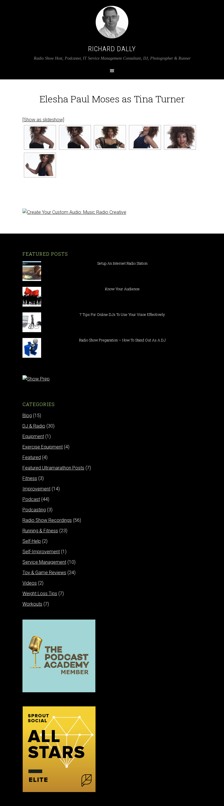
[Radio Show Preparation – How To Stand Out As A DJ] (31, 355)
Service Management (44, 562)
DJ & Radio (33, 426)
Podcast (31, 499)
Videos (29, 583)
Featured (31, 457)
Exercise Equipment (42, 447)
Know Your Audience (122, 289)
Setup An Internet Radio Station (122, 263)
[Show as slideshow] (43, 119)
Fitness (29, 478)
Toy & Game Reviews (44, 572)
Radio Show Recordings (47, 520)
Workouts (32, 604)
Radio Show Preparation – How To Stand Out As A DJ (122, 340)
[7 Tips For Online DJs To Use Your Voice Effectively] (31, 329)
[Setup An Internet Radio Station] (31, 278)
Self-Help (31, 541)
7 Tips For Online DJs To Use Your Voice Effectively (122, 314)
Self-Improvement (41, 551)
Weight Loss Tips (39, 593)
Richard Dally (112, 49)
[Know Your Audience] (31, 304)
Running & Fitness (40, 530)
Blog (27, 415)
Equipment (33, 436)
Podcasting (34, 510)
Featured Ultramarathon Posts (53, 468)
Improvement (36, 489)
